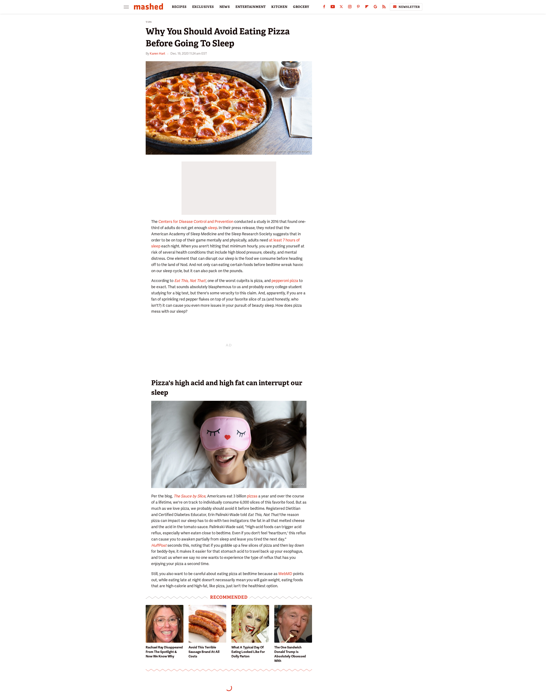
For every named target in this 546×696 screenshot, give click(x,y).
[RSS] (383, 7)
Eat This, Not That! (190, 280)
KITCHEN (279, 7)
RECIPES (179, 7)
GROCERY (301, 7)
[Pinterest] (358, 7)
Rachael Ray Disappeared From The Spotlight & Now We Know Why (164, 651)
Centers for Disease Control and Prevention (195, 221)
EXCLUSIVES (203, 7)
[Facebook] (324, 7)
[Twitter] (341, 7)
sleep (212, 227)
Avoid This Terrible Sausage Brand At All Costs (204, 651)
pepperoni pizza (285, 280)
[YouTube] (332, 7)
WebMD (285, 573)
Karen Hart (157, 53)
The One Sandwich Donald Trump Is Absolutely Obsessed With (290, 654)
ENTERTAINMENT (250, 7)
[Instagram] (349, 7)
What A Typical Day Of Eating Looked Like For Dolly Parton (248, 651)
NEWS (224, 7)
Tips (149, 22)
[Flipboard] (366, 7)
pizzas (252, 496)
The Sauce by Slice (189, 496)
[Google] (375, 7)
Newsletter (409, 7)
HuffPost (159, 545)
